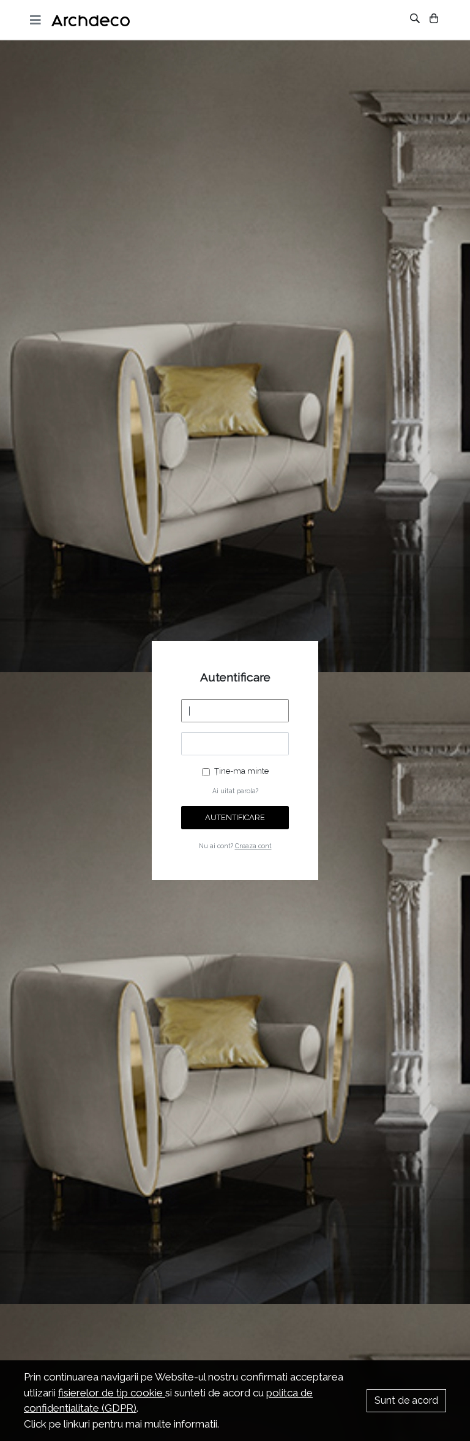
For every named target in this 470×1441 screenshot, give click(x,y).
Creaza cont (253, 845)
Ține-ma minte (241, 771)
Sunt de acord (406, 1400)
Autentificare (235, 817)
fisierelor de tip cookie (111, 1393)
